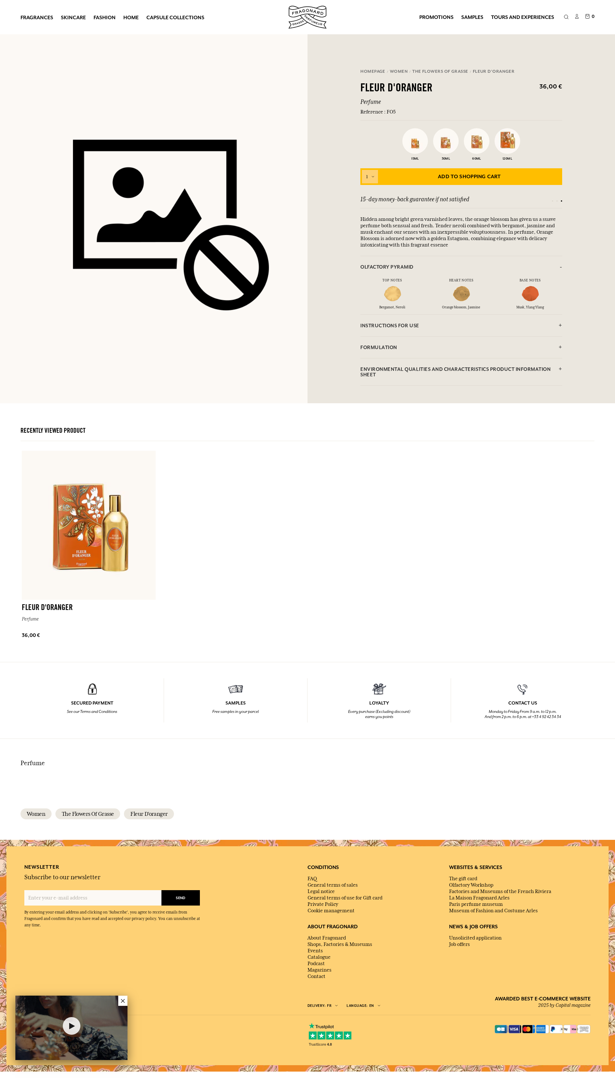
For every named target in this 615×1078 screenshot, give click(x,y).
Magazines (320, 970)
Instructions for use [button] (389, 325)
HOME (131, 17)
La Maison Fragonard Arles (479, 898)
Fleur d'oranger (149, 814)
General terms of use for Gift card (345, 898)
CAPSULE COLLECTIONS (175, 17)
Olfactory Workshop (471, 885)
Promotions (436, 17)
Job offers (459, 944)
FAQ (312, 879)
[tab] (461, 267)
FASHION (105, 17)
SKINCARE (73, 17)
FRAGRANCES (36, 17)
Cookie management (331, 911)
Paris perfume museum (476, 904)
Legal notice (321, 891)
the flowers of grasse (88, 814)
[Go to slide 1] (552, 201)
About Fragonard (327, 938)
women (36, 814)
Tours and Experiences (522, 17)
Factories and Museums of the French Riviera (500, 891)
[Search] (566, 17)
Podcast (316, 963)
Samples (472, 17)
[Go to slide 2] (557, 201)
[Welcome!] (307, 16)
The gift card (463, 879)
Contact (316, 976)
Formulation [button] (378, 347)
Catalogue (319, 957)
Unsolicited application (475, 938)
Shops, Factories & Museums (340, 944)
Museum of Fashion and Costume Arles (493, 911)
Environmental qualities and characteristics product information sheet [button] (455, 371)
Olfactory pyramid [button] (387, 267)
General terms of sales (333, 885)
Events (315, 951)
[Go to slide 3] (561, 201)
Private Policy (323, 904)
